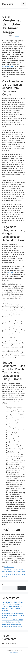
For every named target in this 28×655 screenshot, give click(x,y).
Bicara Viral (7, 4)
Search (4, 585)
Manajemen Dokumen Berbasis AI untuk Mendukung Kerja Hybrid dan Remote (13, 615)
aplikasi (10, 272)
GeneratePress (14, 652)
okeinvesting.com (7, 66)
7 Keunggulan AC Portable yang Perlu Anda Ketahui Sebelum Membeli (12, 608)
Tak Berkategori (9, 567)
